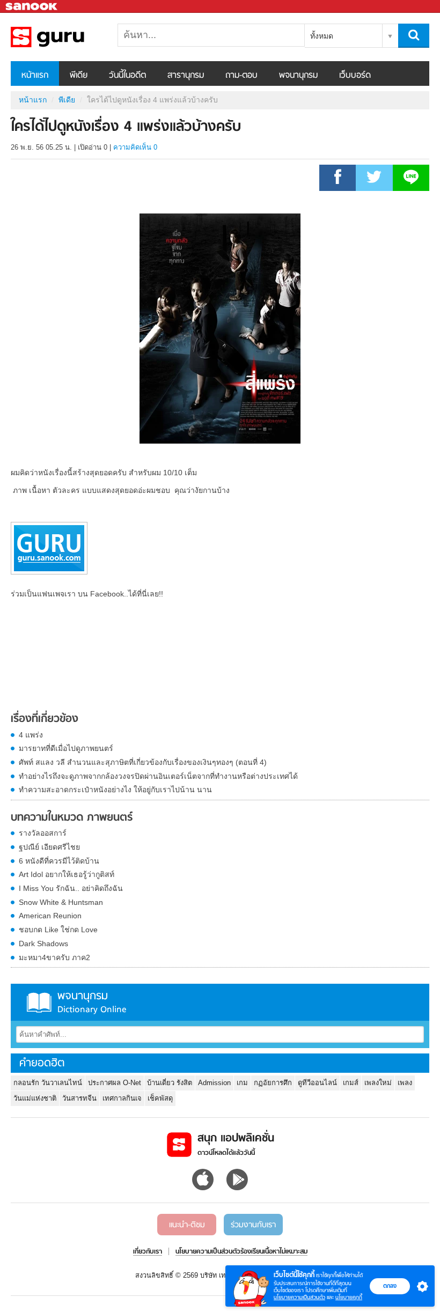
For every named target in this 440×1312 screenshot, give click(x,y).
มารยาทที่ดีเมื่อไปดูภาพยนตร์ (66, 748)
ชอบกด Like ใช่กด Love (58, 929)
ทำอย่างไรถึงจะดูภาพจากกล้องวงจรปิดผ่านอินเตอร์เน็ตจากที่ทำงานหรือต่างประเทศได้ (158, 776)
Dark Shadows (43, 943)
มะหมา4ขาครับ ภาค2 (54, 957)
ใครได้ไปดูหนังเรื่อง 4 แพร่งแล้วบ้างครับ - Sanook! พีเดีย (67, 37)
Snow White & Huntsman (61, 902)
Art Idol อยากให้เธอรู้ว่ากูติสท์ (66, 874)
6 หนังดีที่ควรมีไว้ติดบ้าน (59, 861)
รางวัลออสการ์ (43, 833)
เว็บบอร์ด (355, 76)
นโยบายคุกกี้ (348, 1297)
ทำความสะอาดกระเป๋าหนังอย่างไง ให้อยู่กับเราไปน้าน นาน (115, 789)
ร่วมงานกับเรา (253, 1225)
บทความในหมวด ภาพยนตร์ (72, 818)
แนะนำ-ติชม (187, 1225)
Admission (214, 1083)
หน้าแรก (34, 76)
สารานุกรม (185, 76)
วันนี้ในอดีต (127, 76)
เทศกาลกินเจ (122, 1098)
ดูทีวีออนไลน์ (317, 1083)
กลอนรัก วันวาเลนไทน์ (47, 1083)
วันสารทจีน (79, 1098)
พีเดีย (78, 76)
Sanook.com (32, 6)
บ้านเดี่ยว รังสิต (169, 1083)
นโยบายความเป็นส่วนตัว (299, 1297)
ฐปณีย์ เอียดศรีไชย (49, 847)
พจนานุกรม (298, 76)
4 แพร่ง (31, 735)
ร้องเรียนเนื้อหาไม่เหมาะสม (273, 1252)
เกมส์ (350, 1083)
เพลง (405, 1083)
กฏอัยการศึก (273, 1083)
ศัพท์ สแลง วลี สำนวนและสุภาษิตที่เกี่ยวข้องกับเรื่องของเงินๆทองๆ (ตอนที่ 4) (143, 762)
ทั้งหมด (321, 36)
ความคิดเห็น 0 (135, 147)
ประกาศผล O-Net (114, 1083)
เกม (242, 1083)
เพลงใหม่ (378, 1083)
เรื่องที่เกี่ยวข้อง (44, 719)
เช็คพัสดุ (160, 1098)
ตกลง (390, 1285)
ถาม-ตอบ (241, 76)
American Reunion (50, 915)
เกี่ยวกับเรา (147, 1252)
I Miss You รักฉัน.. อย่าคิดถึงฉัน (71, 888)
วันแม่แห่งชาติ (34, 1098)
